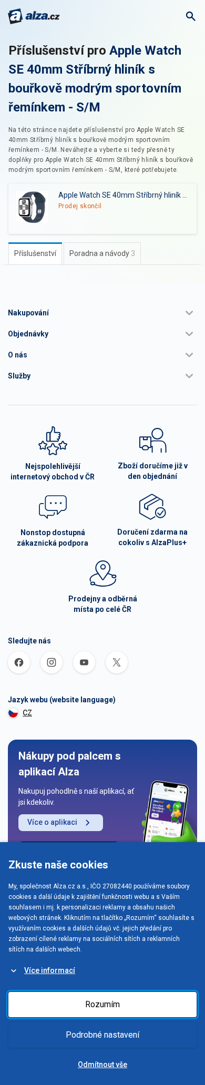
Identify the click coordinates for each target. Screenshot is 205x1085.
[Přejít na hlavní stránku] (34, 16)
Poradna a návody (102, 253)
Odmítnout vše (102, 1064)
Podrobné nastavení (102, 1035)
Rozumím (102, 1004)
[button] (102, 313)
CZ (27, 713)
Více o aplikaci (52, 822)
